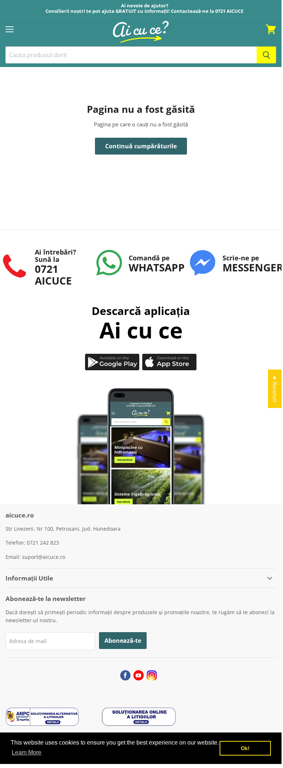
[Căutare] (266, 55)
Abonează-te (122, 641)
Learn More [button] (26, 752)
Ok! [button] (245, 748)
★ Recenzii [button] (275, 388)
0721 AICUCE (229, 11)
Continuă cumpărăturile (141, 146)
